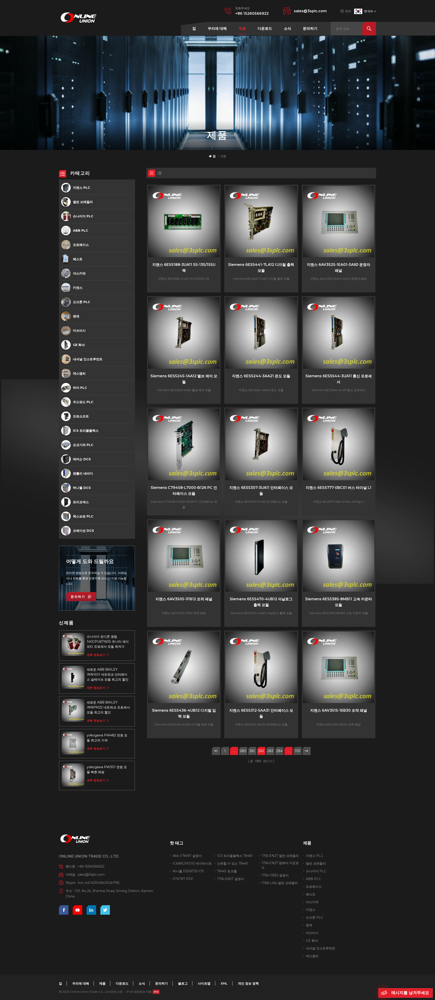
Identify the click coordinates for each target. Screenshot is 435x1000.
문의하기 (310, 28)
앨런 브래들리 (83, 202)
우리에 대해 (217, 28)
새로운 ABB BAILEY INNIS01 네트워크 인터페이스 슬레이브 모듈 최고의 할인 (107, 674)
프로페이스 (81, 245)
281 (252, 751)
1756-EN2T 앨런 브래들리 (280, 856)
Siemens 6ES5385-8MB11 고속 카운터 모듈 (338, 602)
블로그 (183, 983)
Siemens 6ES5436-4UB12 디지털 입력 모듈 (184, 713)
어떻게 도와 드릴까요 (90, 561)
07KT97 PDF (183, 879)
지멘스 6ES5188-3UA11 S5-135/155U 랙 (183, 267)
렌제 (76, 316)
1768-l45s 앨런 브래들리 (279, 883)
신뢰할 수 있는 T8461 (232, 863)
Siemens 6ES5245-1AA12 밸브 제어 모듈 (183, 379)
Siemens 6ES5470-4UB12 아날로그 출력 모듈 (261, 602)
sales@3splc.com (310, 11)
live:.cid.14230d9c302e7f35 (98, 883)
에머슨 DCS (82, 459)
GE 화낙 (79, 345)
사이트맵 (204, 983)
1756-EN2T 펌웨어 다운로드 (280, 865)
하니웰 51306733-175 (188, 871)
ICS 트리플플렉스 (86, 431)
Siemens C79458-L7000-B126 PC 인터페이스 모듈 (184, 490)
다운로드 (265, 28)
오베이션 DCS (83, 531)
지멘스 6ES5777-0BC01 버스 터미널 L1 (338, 487)
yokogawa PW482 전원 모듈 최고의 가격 (107, 737)
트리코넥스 (81, 502)
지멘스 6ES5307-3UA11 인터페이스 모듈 (261, 490)
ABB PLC (80, 230)
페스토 (77, 259)
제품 (242, 28)
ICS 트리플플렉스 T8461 (235, 856)
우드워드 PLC (83, 402)
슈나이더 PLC (83, 216)
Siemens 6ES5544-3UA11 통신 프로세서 (338, 379)
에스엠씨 (79, 373)
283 (270, 751)
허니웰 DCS (82, 488)
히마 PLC (80, 388)
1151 (297, 751)
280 (243, 751)
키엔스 (77, 288)
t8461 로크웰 (227, 871)
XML (224, 983)
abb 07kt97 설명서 (187, 856)
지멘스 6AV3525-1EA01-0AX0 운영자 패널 (338, 267)
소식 (287, 28)
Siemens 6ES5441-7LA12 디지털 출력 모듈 (261, 267)
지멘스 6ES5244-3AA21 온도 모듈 (261, 376)
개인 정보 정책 (248, 983)
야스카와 (79, 273)
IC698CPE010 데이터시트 (192, 863)
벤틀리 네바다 (83, 473)
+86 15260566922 (252, 13)
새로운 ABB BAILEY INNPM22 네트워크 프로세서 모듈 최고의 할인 (108, 707)
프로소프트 (81, 416)
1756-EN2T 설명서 (230, 879)
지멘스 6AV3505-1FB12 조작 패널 (183, 599)
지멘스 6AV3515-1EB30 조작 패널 (338, 710)
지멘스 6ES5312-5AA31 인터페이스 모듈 (261, 713)
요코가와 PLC (83, 445)
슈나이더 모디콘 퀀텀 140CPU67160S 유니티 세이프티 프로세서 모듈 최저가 (108, 642)
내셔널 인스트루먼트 (87, 359)
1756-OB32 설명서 (275, 875)
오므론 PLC (81, 302)
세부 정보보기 (96, 655)
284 (279, 751)
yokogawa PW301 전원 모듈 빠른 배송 (107, 769)
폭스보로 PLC (83, 516)
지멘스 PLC (81, 188)
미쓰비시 (79, 330)
